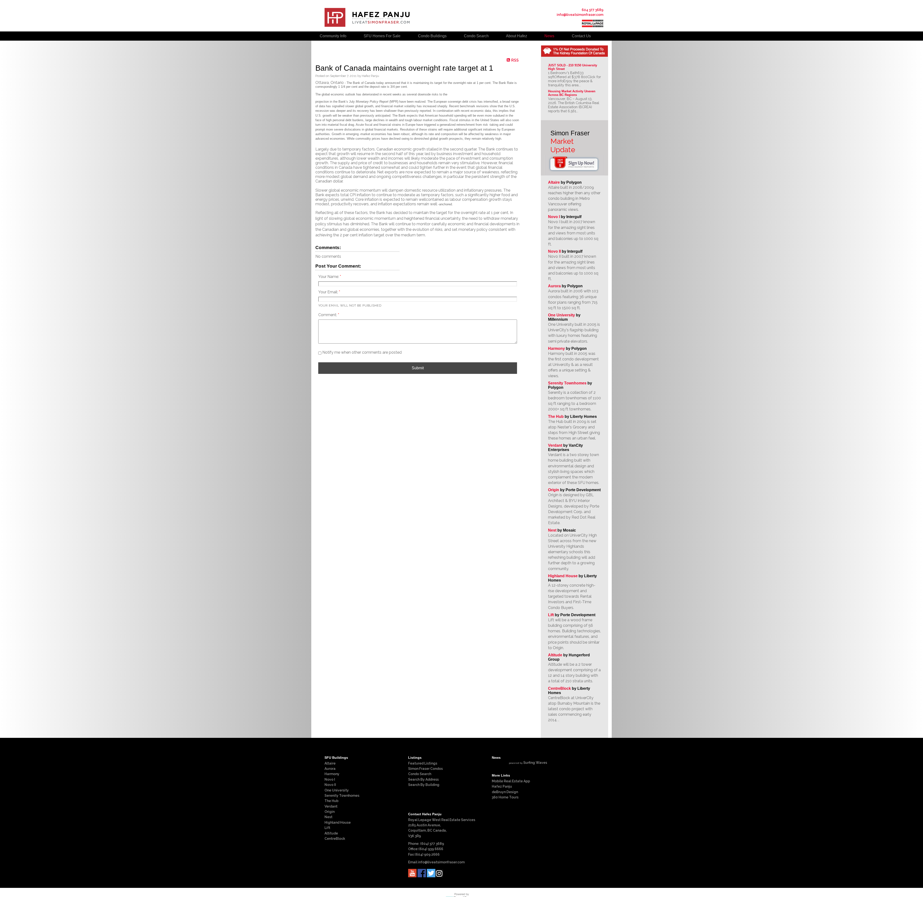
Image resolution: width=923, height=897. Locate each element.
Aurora (554, 286)
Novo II (554, 251)
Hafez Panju (502, 786)
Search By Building (423, 785)
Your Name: (329, 276)
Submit (418, 368)
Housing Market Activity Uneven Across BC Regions (572, 93)
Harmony (556, 348)
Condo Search (419, 774)
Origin (553, 490)
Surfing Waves (535, 763)
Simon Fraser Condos (425, 769)
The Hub (556, 416)
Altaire (554, 182)
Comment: (328, 315)
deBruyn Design (505, 792)
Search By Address (423, 779)
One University (561, 315)
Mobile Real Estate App (511, 781)
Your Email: (328, 292)
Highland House (563, 576)
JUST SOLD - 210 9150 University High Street (573, 67)
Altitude (555, 655)
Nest (552, 530)
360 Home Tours (505, 797)
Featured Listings (422, 763)
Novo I (554, 217)
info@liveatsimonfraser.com (580, 15)
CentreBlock (559, 688)
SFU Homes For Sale (382, 36)
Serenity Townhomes (567, 383)
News (549, 36)
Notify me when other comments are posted (361, 352)
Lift (551, 615)
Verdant (555, 445)
